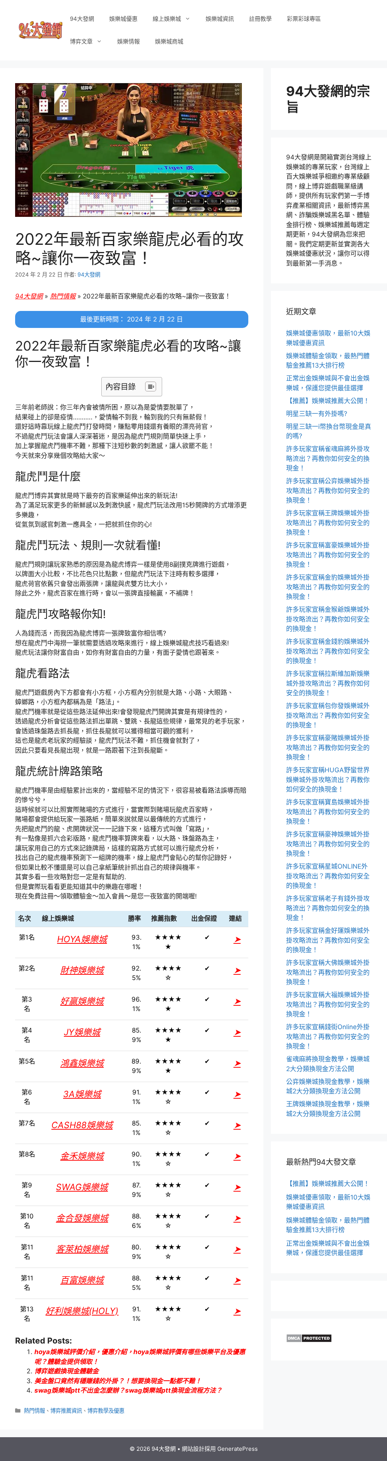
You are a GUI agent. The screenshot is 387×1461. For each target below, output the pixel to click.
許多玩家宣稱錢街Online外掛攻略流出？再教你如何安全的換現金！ (328, 1036)
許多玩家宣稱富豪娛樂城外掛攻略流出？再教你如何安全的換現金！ (328, 554)
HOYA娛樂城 (82, 939)
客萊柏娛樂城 (82, 1249)
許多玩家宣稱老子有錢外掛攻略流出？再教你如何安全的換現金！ (328, 908)
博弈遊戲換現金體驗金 (66, 1371)
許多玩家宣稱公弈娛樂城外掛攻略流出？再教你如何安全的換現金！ (328, 490)
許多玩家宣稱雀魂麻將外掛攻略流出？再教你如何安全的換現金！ (328, 458)
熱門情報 (63, 296)
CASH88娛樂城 (82, 1125)
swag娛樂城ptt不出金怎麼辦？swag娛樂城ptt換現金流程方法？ (128, 1390)
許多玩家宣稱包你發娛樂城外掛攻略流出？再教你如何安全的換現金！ (328, 715)
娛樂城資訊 (220, 18)
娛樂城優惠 (123, 18)
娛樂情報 (128, 41)
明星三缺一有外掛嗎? (316, 413)
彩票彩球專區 (304, 18)
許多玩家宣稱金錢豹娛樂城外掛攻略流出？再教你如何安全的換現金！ (328, 651)
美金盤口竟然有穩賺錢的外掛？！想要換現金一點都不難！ (117, 1381)
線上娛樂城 (167, 18)
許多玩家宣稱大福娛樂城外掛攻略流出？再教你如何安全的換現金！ (328, 1004)
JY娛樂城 (82, 1032)
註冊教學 (260, 18)
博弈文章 (81, 41)
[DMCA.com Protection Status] (309, 1340)
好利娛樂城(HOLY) (81, 1311)
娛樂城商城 (169, 41)
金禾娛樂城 (82, 1156)
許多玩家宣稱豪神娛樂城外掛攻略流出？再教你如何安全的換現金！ (328, 843)
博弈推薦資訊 (66, 1410)
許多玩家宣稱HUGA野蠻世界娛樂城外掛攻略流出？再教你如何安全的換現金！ (328, 779)
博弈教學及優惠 (105, 1410)
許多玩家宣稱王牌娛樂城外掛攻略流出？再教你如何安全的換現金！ (328, 522)
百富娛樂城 (82, 1280)
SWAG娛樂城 (82, 1187)
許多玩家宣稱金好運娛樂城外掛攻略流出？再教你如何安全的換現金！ (328, 940)
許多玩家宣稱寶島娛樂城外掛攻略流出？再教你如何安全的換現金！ (328, 811)
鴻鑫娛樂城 (82, 1063)
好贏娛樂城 (82, 1001)
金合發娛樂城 (82, 1218)
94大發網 (82, 18)
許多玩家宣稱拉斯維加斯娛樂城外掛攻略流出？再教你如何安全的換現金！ (328, 683)
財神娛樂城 (82, 970)
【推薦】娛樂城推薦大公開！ (328, 401)
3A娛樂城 (82, 1094)
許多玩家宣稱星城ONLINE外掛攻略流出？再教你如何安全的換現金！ (328, 876)
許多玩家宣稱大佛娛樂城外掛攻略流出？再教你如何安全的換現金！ (328, 972)
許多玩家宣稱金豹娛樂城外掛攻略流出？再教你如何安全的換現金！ (328, 587)
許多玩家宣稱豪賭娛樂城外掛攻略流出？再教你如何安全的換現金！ (328, 747)
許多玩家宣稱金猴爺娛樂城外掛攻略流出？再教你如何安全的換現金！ (328, 619)
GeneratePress (237, 1448)
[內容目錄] (150, 386)
